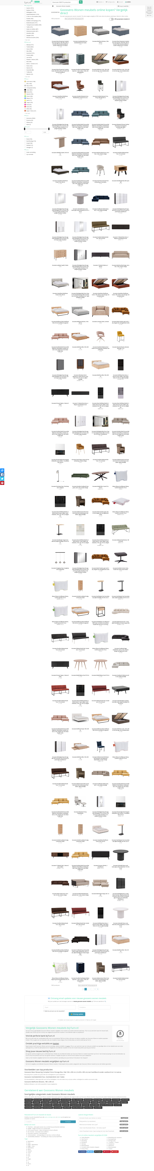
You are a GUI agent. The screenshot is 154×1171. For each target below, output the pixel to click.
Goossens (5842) (30, 118)
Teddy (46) (29, 72)
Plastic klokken (28, 1105)
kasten (56, 1043)
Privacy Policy (84, 1148)
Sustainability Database (34, 1136)
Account (120, 2)
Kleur (27, 79)
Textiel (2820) (30, 47)
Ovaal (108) (29, 143)
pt (28, 1157)
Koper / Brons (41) (31, 111)
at (28, 1165)
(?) (129, 19)
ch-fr (29, 1154)
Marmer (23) (29, 74)
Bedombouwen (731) (31, 23)
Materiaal (28, 42)
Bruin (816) (29, 92)
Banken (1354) (30, 10)
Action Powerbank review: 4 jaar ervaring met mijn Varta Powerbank (103, 1131)
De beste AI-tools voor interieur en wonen (103, 1118)
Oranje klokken (46, 1099)
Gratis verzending (30, 152)
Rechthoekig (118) (31, 141)
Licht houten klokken (66, 1099)
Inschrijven (68, 1121)
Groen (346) (29, 96)
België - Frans (31, 1146)
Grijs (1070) (29, 85)
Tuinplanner (111, 1144)
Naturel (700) (29, 94)
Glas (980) (29, 51)
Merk (27, 115)
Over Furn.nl (84, 1139)
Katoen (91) (29, 68)
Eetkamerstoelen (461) (32, 31)
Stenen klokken (28, 1099)
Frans (29, 1143)
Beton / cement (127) (32, 63)
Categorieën (29, 5)
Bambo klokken (97, 1099)
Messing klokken (88, 1099)
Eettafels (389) (30, 33)
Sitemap (83, 1144)
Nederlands (31, 1141)
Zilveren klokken (45, 1102)
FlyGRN (29, 1128)
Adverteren (111, 1145)
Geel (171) (29, 100)
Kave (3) (28, 124)
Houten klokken (55, 1099)
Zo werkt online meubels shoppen (90, 1147)
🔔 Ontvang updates (77, 1014)
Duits (29, 1156)
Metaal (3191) (30, 45)
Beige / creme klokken (78, 1099)
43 (95, 989)
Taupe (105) (29, 102)
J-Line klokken (36, 1102)
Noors (29, 1149)
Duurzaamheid (112, 1139)
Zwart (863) (29, 90)
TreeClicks (30, 1127)
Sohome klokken (58, 1107)
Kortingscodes (112, 1140)
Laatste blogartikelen (85, 1115)
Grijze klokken (118, 1105)
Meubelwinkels (85, 1145)
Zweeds (30, 1151)
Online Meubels (85, 1137)
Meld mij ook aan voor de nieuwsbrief (54, 1011)
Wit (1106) (29, 83)
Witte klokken (103, 1102)
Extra (27, 150)
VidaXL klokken (125, 1099)
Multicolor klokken (48, 1105)
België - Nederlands (33, 1144)
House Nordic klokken (113, 1102)
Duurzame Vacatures (33, 1133)
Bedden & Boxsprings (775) (33, 20)
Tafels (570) (29, 27)
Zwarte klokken (123, 1102)
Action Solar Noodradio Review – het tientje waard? (103, 1128)
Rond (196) (29, 139)
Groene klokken (116, 1099)
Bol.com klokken (37, 1105)
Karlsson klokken (89, 1107)
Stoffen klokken (37, 1107)
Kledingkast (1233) (31, 12)
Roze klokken (28, 1102)
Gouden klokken (94, 1105)
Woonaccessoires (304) (32, 37)
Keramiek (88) (30, 70)
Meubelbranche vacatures (115, 1137)
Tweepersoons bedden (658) (33, 25)
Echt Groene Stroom (33, 1130)
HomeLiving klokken (47, 1107)
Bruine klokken (28, 1107)
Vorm (27, 136)
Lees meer (150, 15)
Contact (110, 1148)
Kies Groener (31, 1132)
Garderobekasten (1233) (32, 14)
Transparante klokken (76, 1105)
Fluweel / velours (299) (32, 59)
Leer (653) (29, 57)
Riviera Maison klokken (78, 1107)
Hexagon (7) (29, 147)
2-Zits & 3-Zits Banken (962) (33, 16)
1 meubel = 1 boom (113, 1142)
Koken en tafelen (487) (32, 29)
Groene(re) (37, 1)
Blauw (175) (29, 98)
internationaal (43, 1133)
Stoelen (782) (29, 18)
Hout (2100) (29, 49)
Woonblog (84, 1140)
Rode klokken (86, 1105)
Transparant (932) (31, 88)
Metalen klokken (107, 1099)
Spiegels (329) (30, 35)
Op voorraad (29, 154)
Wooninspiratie (112, 1147)
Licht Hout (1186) (30, 81)
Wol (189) (28, 61)
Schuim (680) (29, 55)
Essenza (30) (29, 120)
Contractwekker (32, 1135)
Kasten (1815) (30, 8)
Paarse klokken (57, 1105)
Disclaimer (84, 1142)
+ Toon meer (27, 40)
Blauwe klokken (37, 1099)
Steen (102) (29, 66)
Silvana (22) (29, 122)
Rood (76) (29, 106)
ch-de (29, 1152)
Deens (29, 1164)
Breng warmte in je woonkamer (103, 1121)
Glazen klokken (98, 1107)
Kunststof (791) (30, 53)
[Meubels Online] (52, 6)
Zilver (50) (29, 109)
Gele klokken (66, 1105)
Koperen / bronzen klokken (106, 1105)
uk (28, 1162)
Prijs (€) (27, 127)
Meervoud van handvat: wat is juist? (103, 1124)
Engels (29, 1159)
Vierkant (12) (29, 145)
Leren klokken (95, 1102)
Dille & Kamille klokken (84, 1102)
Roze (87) (28, 104)
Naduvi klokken (73, 1102)
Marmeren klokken (64, 1102)
